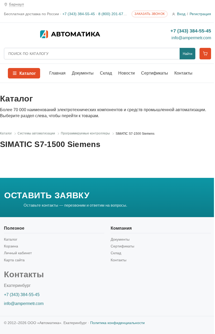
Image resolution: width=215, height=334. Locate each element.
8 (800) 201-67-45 (113, 14)
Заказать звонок (150, 14)
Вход (181, 14)
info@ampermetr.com (191, 38)
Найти (187, 54)
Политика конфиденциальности (117, 323)
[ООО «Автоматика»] (87, 34)
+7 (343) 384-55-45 (78, 14)
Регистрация (200, 14)
